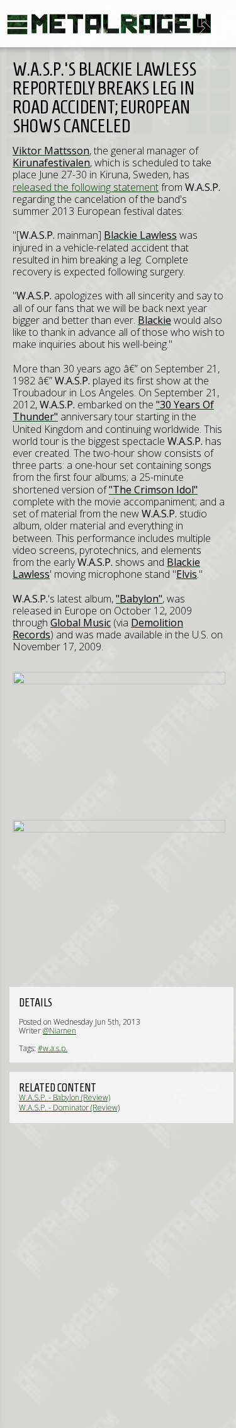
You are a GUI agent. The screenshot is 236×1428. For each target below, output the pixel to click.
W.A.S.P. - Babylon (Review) (64, 1097)
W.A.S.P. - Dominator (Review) (69, 1107)
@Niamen (59, 1030)
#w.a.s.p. (52, 1048)
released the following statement (86, 187)
